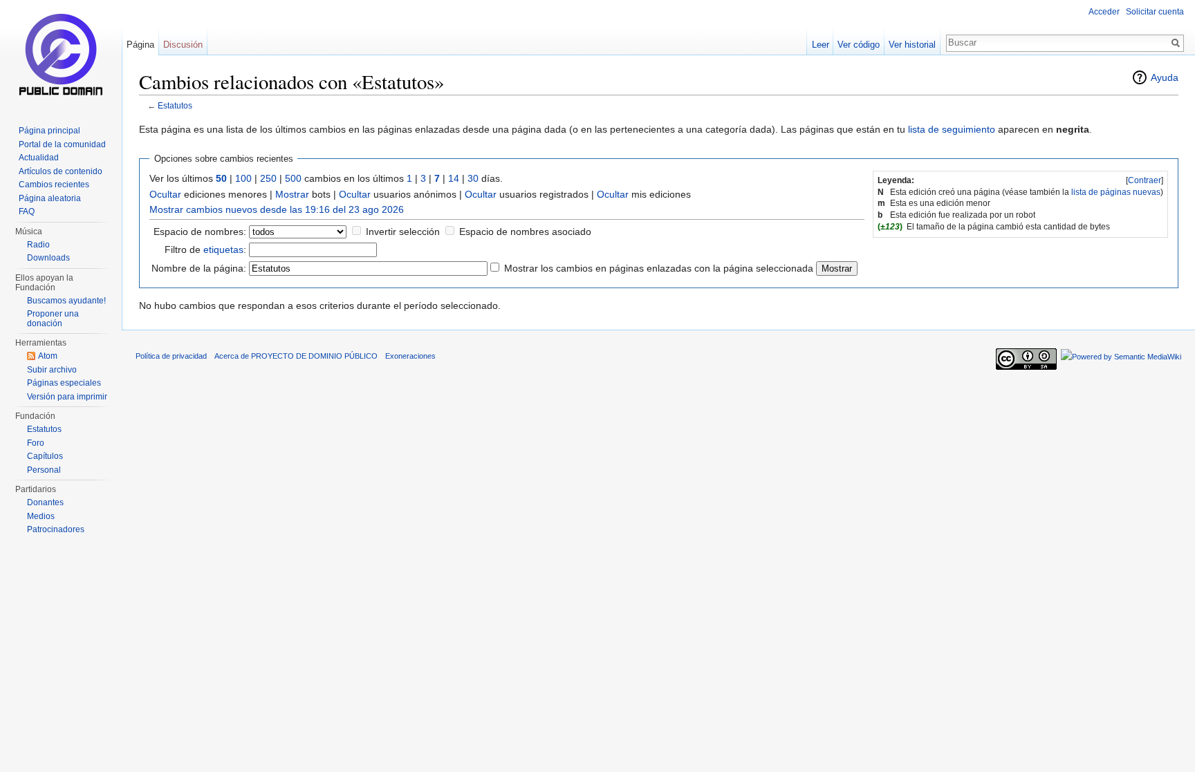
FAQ (27, 211)
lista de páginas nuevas (1115, 192)
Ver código (858, 44)
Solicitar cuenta (1155, 12)
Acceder (1104, 12)
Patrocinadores (55, 529)
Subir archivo (52, 370)
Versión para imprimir (67, 397)
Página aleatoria (50, 198)
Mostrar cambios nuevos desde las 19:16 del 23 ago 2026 (276, 209)
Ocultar (165, 194)
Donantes (45, 502)
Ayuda (1164, 77)
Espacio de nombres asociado (525, 231)
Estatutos (175, 105)
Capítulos (45, 456)
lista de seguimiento (951, 129)
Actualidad (39, 157)
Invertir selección (403, 231)
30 (473, 178)
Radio (38, 245)
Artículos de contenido (60, 171)
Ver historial (912, 44)
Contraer (1144, 180)
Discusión (183, 44)
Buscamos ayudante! (66, 300)
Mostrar (292, 194)
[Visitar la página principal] (61, 55)
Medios (41, 516)
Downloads (48, 258)
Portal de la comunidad (62, 144)
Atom (47, 356)
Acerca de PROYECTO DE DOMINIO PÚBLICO (296, 356)
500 (293, 178)
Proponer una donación (53, 318)
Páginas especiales (64, 383)
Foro (35, 443)
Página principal (49, 130)
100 (243, 178)
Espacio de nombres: (200, 231)
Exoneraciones (410, 356)
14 (453, 178)
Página (140, 44)
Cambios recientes (54, 184)
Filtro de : (205, 249)
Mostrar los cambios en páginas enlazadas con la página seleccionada (658, 268)
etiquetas (223, 249)
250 (268, 178)
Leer (820, 44)
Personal (44, 470)
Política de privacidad (171, 356)
